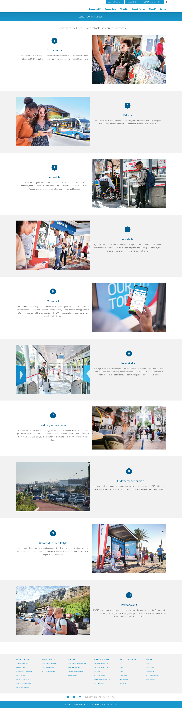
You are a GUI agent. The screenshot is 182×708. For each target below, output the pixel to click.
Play (121, 671)
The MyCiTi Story (21, 675)
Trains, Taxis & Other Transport (25, 671)
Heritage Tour (124, 679)
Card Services (150, 671)
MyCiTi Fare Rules (99, 683)
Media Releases (150, 679)
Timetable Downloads (74, 667)
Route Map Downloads (48, 667)
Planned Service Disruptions (75, 671)
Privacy (67, 704)
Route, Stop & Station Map (49, 663)
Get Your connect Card (101, 663)
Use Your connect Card (101, 667)
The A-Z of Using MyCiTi (22, 679)
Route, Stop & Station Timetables (77, 663)
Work (121, 667)
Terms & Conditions (81, 704)
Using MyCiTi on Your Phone (23, 683)
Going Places (123, 675)
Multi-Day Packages (99, 675)
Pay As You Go (98, 671)
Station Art (123, 683)
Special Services (72, 675)
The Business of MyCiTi (22, 687)
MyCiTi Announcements (152, 675)
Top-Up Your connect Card (102, 679)
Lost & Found (150, 667)
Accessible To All (21, 667)
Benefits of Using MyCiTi (22, 663)
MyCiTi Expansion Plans (48, 671)
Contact (148, 663)
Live (121, 663)
